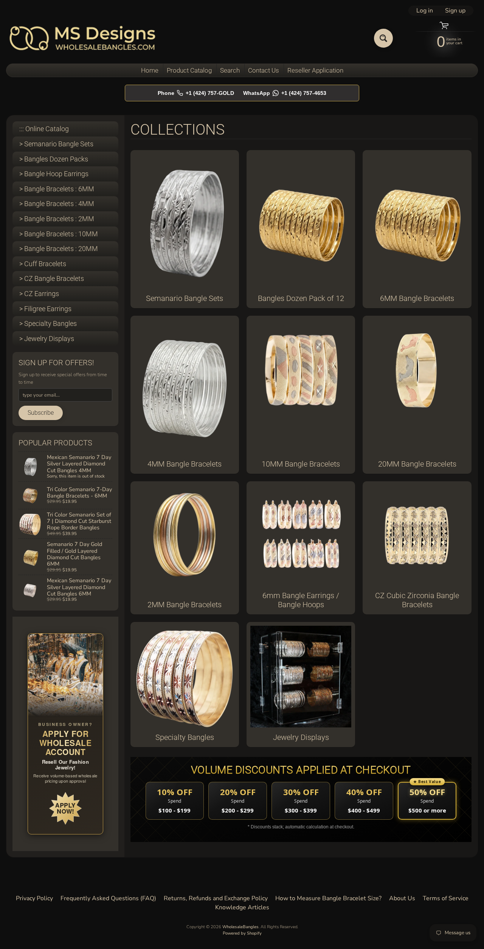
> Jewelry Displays (46, 339)
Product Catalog (189, 70)
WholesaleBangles (240, 927)
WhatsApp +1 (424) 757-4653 (284, 93)
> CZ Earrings (39, 294)
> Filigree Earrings (45, 309)
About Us (402, 898)
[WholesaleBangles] (82, 38)
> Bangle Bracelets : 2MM (56, 219)
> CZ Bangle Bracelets (51, 278)
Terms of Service (445, 898)
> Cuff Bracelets (42, 264)
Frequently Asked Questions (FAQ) (108, 898)
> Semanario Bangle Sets (56, 144)
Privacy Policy (34, 898)
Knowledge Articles (242, 907)
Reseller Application (315, 70)
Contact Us (263, 70)
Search (230, 70)
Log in (424, 11)
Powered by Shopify (242, 933)
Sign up (455, 11)
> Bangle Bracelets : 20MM (58, 249)
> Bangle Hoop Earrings (53, 174)
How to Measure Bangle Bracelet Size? (328, 898)
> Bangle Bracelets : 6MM (56, 189)
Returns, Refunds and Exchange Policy (216, 898)
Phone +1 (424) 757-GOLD (196, 93)
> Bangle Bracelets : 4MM (56, 204)
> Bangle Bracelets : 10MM (58, 234)
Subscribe (41, 412)
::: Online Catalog (44, 129)
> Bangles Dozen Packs (53, 159)
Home (149, 70)
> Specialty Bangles (48, 323)
